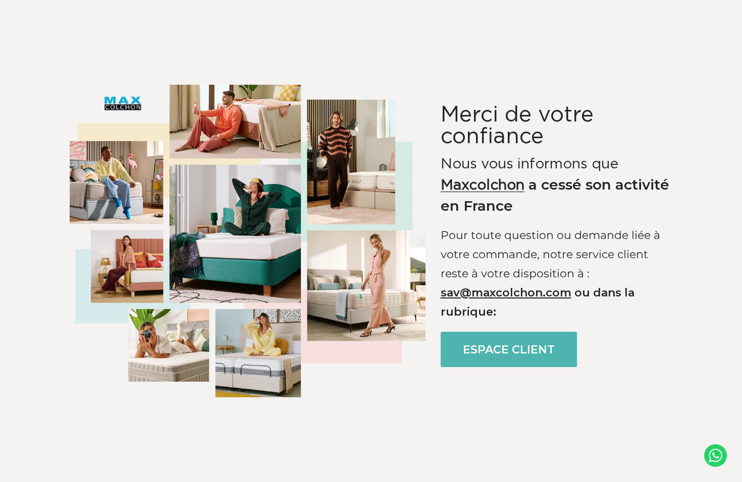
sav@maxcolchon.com (506, 292)
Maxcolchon (482, 185)
